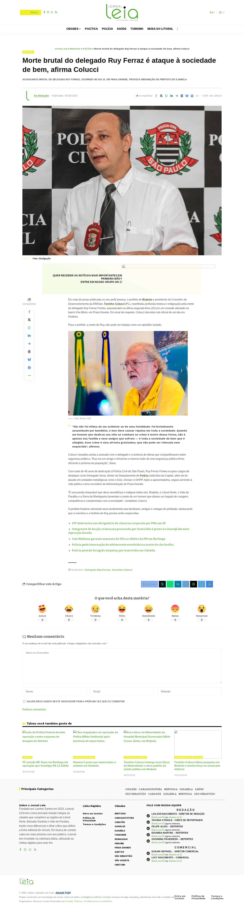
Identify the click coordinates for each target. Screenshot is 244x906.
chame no (174, 817)
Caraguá (154, 793)
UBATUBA (89, 757)
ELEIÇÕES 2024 (183, 757)
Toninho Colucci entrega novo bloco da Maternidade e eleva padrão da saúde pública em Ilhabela (147, 766)
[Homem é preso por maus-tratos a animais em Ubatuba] (96, 744)
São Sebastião (204, 793)
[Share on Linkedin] (171, 95)
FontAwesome (91, 901)
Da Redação (41, 95)
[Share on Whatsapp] (166, 95)
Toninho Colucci (114, 303)
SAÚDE (199, 789)
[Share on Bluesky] (187, 95)
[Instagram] (48, 12)
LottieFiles (106, 901)
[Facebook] (44, 12)
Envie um (157, 817)
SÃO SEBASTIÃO (135, 793)
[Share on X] (161, 95)
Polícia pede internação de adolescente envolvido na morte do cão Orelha (123, 544)
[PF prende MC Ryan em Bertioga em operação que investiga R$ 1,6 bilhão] (46, 744)
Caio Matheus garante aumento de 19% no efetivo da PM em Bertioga (118, 538)
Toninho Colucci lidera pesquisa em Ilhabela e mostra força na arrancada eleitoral (197, 766)
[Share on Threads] (181, 95)
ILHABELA (141, 757)
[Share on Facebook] (156, 95)
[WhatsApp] (52, 12)
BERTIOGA (171, 789)
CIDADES (129, 757)
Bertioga (185, 793)
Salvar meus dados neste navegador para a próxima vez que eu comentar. (76, 701)
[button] (205, 12)
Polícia (144, 475)
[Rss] (56, 12)
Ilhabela (147, 299)
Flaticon (78, 901)
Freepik (69, 901)
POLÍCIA (28, 52)
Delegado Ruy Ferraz (97, 570)
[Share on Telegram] (176, 95)
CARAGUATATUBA (150, 789)
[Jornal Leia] (122, 12)
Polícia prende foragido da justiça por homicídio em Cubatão (113, 550)
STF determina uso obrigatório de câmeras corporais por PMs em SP (119, 523)
